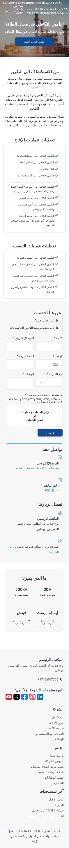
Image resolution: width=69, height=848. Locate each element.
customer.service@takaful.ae (22, 3)
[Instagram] (32, 697)
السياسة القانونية (51, 831)
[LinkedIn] (40, 697)
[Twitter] (16, 697)
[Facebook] (24, 697)
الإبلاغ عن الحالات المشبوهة (25, 831)
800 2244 (52, 3)
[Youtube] (9, 697)
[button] (34, 41)
